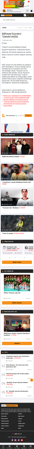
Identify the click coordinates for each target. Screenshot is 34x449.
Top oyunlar (4, 416)
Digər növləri (21, 416)
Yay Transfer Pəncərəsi (9, 19)
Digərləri (17, 343)
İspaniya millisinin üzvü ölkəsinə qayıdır (15, 99)
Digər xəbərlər (24, 448)
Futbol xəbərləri (5, 423)
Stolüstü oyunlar (5, 421)
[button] (9, 258)
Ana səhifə (3, 448)
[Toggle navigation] (31, 15)
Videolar (20, 418)
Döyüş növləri (4, 418)
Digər (2, 428)
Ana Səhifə (19, 27)
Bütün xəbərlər (17, 303)
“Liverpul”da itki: (16, 97)
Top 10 (19, 421)
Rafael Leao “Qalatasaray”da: (17, 95)
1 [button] (11, 257)
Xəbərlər (26, 27)
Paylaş (28, 115)
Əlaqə (19, 428)
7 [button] (22, 257)
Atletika (20, 413)
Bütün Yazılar (17, 262)
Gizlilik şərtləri (21, 423)
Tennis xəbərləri (5, 425)
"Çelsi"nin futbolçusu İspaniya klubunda (16, 101)
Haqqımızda (21, 425)
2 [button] (13, 257)
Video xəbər (30, 448)
